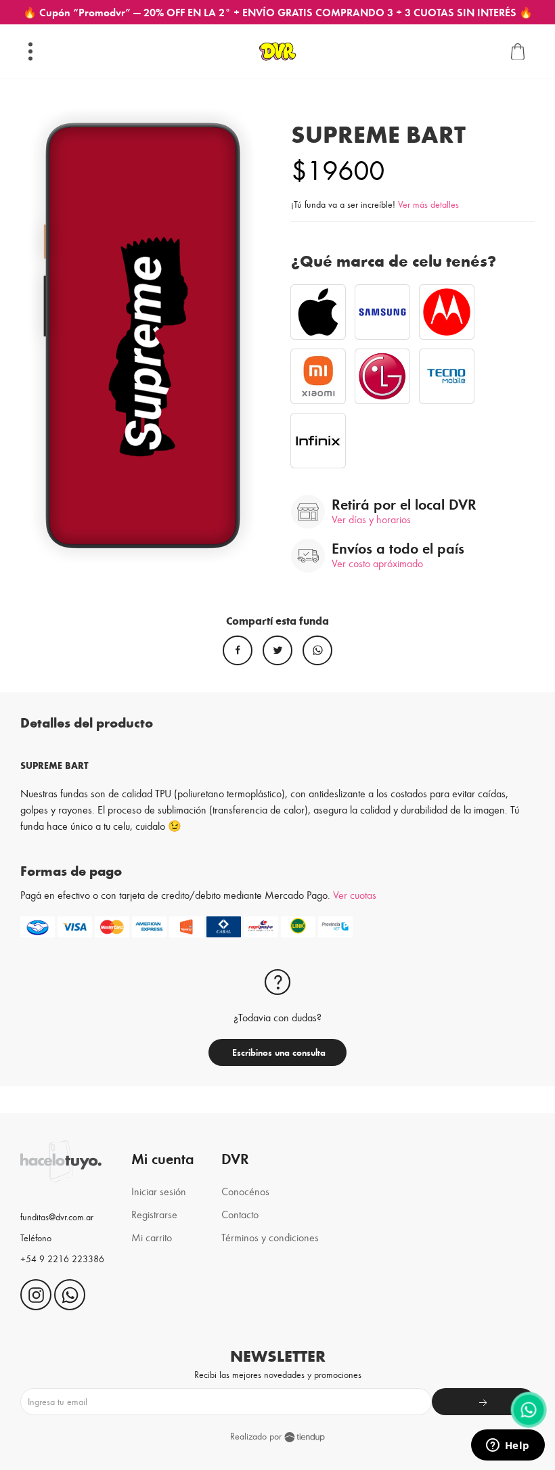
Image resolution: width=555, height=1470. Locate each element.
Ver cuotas (354, 894)
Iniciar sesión (158, 1191)
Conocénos (245, 1191)
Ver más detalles (428, 204)
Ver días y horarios (371, 519)
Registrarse (154, 1214)
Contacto (240, 1214)
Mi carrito (151, 1237)
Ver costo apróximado (377, 563)
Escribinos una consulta (277, 1052)
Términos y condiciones (270, 1237)
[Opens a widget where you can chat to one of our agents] (507, 1446)
